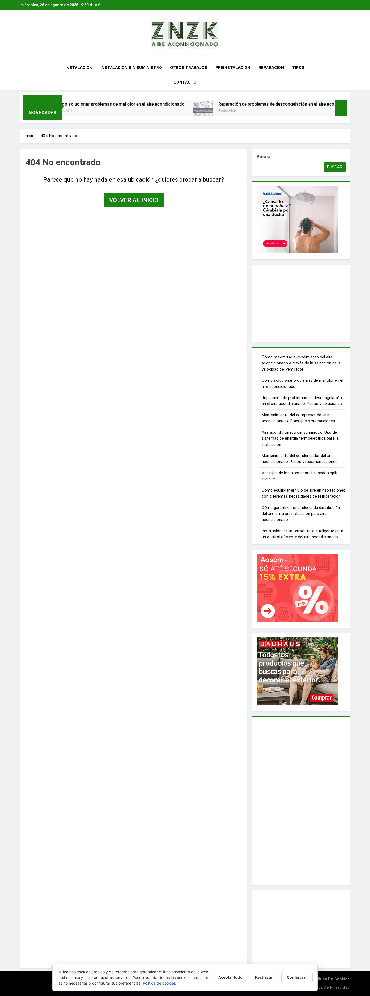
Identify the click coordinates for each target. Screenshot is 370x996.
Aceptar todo (230, 977)
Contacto (185, 82)
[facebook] (23, 35)
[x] (35, 35)
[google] (40, 35)
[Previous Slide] (338, 5)
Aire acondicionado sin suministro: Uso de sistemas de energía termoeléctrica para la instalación (300, 438)
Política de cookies (331, 979)
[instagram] (30, 35)
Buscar (264, 156)
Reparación (271, 67)
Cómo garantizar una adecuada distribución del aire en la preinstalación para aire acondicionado (301, 513)
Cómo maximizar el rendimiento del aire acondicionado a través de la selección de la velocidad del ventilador (301, 363)
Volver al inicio (133, 200)
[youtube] (46, 35)
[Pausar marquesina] (341, 108)
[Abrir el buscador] (348, 75)
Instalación (78, 67)
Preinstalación (232, 67)
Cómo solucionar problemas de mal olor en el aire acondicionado (93, 104)
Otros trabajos (188, 67)
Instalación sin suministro (131, 67)
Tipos (298, 67)
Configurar (297, 977)
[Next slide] (346, 5)
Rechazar (263, 977)
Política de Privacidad (329, 987)
